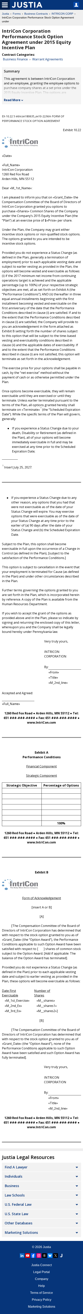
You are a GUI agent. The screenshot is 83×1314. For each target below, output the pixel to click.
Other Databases (18, 1223)
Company (41, 1279)
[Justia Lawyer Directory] (61, 1255)
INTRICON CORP (62, 13)
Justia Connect (41, 1265)
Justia (5, 13)
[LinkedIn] (22, 1255)
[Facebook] (33, 1255)
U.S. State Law (16, 1214)
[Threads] (44, 1255)
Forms (17, 13)
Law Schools (15, 1195)
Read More (12, 100)
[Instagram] (38, 1255)
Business (12, 1185)
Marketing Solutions (21, 1232)
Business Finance (15, 59)
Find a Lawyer (16, 1167)
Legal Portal (41, 1272)
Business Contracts (36, 13)
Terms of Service (41, 1292)
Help (41, 1285)
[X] (55, 1255)
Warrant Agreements (47, 59)
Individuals (13, 1176)
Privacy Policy (41, 1299)
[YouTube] (27, 1255)
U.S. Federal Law (18, 1204)
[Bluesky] (50, 1255)
